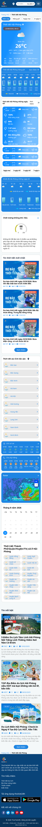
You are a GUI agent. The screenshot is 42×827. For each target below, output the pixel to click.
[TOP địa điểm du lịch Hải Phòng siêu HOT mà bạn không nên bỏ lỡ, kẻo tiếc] (21, 670)
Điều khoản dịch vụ (21, 825)
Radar (5, 475)
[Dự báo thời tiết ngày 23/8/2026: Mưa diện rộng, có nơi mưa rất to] (21, 328)
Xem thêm (21, 350)
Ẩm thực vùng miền (8, 783)
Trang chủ (5, 15)
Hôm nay (6, 19)
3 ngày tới (16, 171)
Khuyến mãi (21, 823)
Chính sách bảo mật (32, 823)
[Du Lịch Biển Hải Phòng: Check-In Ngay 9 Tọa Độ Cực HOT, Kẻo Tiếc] (21, 713)
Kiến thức (5, 788)
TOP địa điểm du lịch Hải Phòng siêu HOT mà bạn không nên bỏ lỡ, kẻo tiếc (20, 686)
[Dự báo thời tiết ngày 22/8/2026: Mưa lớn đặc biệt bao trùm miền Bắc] (21, 270)
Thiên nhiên (5, 785)
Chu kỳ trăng (11, 458)
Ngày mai (26, 19)
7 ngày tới (37, 171)
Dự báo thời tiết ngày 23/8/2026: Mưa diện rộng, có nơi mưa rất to (20, 340)
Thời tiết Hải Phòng (19, 15)
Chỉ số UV (10, 443)
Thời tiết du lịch (7, 781)
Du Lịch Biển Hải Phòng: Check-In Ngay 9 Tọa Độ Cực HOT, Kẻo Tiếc (19, 728)
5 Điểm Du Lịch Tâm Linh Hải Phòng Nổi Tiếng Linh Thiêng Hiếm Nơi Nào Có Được (20, 640)
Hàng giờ (16, 19)
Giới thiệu (6, 823)
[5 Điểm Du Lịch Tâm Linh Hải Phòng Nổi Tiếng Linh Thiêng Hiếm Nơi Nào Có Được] (21, 624)
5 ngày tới (27, 171)
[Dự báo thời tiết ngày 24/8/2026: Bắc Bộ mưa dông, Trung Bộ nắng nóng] (21, 299)
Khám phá (13, 823)
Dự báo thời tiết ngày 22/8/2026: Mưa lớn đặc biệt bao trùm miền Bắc (20, 282)
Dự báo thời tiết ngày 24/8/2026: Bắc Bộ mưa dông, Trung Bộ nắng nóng (21, 311)
